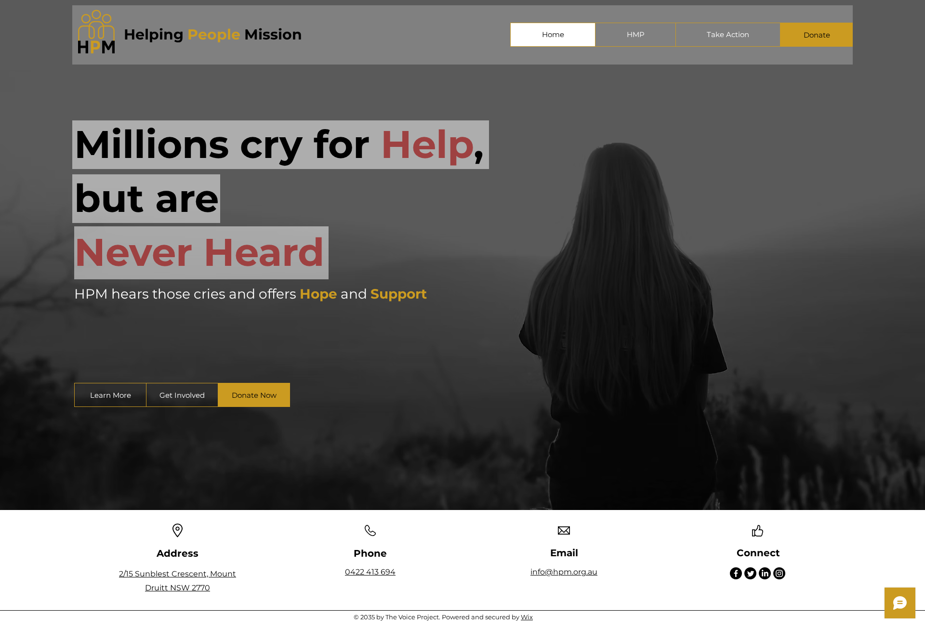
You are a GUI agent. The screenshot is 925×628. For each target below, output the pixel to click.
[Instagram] (779, 573)
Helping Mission (213, 34)
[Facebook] (736, 573)
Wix (527, 617)
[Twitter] (750, 573)
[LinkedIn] (765, 573)
